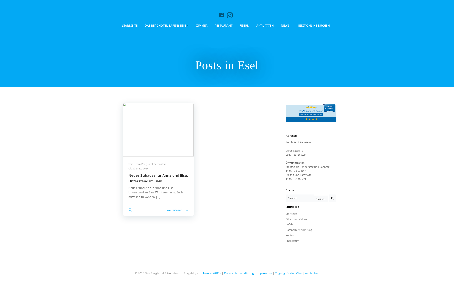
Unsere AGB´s (211, 273)
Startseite (130, 26)
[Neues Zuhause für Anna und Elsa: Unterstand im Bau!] (158, 129)
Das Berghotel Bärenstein (165, 26)
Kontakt (290, 235)
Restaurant (223, 26)
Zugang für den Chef (288, 273)
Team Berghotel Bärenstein (150, 164)
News (285, 26)
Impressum (292, 240)
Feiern (244, 26)
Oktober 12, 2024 (138, 168)
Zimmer (201, 26)
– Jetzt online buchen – (314, 26)
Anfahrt (290, 224)
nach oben (312, 273)
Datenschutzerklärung (299, 230)
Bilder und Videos (296, 219)
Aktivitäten (265, 26)
